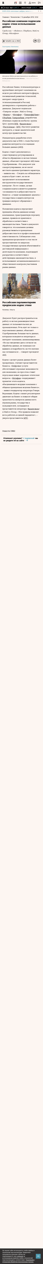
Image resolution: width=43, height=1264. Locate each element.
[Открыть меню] (39, 3)
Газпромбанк (18, 118)
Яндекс (6, 114)
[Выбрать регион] (25, 3)
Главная (5, 17)
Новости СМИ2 (8, 431)
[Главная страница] (3, 3)
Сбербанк (6, 118)
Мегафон (17, 114)
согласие (20, 1256)
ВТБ (16, 124)
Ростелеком (8, 127)
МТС (18, 127)
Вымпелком (25, 124)
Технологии (15, 17)
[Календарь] (15, 3)
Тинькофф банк (31, 114)
